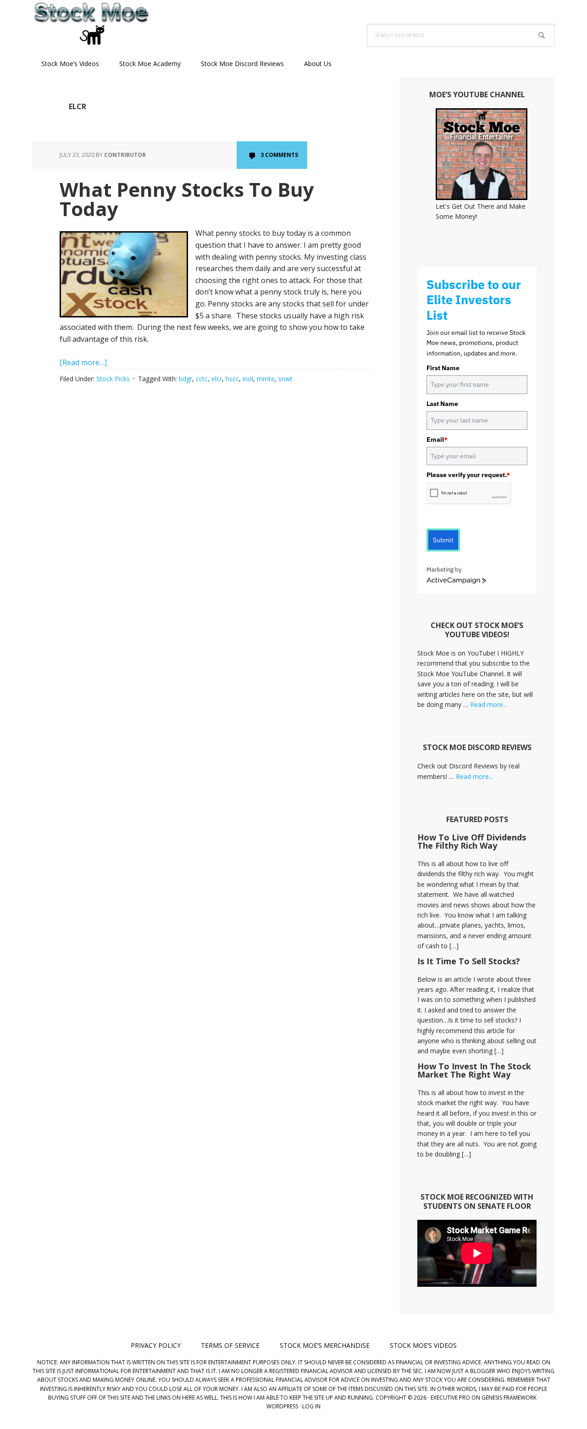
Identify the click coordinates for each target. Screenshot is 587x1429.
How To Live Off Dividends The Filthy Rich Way (471, 841)
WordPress (282, 1406)
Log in (311, 1406)
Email (437, 439)
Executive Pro (450, 1397)
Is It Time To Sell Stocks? (468, 961)
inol (248, 378)
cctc (202, 378)
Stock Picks (113, 378)
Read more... (488, 704)
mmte (266, 378)
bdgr (185, 378)
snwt (285, 378)
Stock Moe (91, 23)
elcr (216, 378)
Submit (443, 540)
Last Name (442, 404)
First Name (443, 368)
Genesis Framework (509, 1397)
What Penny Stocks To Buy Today (187, 199)
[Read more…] (83, 362)
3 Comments (279, 155)
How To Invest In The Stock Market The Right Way (474, 1070)
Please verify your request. (468, 475)
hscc (232, 378)
